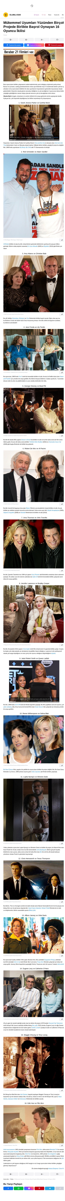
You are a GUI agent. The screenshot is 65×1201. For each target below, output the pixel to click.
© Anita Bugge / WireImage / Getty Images (13, 240)
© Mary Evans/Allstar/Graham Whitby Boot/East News (15, 765)
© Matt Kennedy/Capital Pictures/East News (13, 314)
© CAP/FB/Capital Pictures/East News (12, 901)
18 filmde (6, 244)
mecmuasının (9, 1149)
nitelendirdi (60, 964)
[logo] (12, 15)
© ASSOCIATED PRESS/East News (11, 570)
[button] (10, 39)
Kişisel (37, 14)
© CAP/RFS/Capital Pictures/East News (12, 843)
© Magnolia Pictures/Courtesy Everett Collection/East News (17, 644)
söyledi (53, 653)
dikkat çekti (32, 910)
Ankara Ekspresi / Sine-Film (56, 1168)
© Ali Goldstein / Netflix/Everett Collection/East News (15, 372)
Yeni (44, 14)
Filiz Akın (39, 1149)
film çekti (34, 1025)
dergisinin (52, 1154)
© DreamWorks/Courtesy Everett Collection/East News (15, 1019)
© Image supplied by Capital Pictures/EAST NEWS (15, 435)
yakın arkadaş (7, 707)
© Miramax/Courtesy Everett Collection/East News (14, 1090)
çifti (63, 1158)
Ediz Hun (28, 1154)
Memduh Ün (53, 1149)
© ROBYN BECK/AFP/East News (10, 504)
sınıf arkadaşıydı (41, 849)
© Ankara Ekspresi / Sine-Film (10, 1145)
